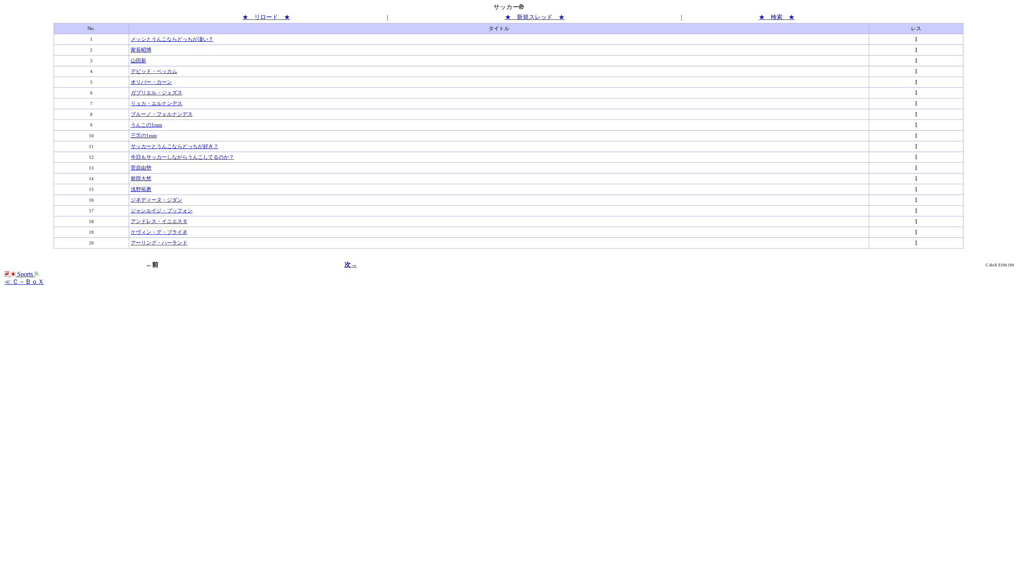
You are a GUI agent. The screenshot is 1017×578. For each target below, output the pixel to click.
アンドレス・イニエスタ (159, 221)
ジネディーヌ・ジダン (156, 200)
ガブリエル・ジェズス (156, 93)
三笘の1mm (144, 136)
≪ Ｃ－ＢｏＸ (24, 281)
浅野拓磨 (141, 189)
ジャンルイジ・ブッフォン (162, 211)
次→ (350, 264)
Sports (25, 274)
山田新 (138, 61)
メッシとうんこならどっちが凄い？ (172, 39)
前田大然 (141, 178)
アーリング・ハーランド (159, 243)
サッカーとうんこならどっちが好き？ (174, 146)
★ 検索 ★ (777, 17)
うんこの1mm (146, 125)
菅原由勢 (141, 168)
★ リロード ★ (266, 17)
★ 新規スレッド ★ (535, 17)
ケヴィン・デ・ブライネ (159, 232)
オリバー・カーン (151, 82)
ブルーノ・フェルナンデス (162, 114)
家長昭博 (141, 50)
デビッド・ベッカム (154, 71)
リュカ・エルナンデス (156, 103)
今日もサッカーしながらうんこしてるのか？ (182, 157)
